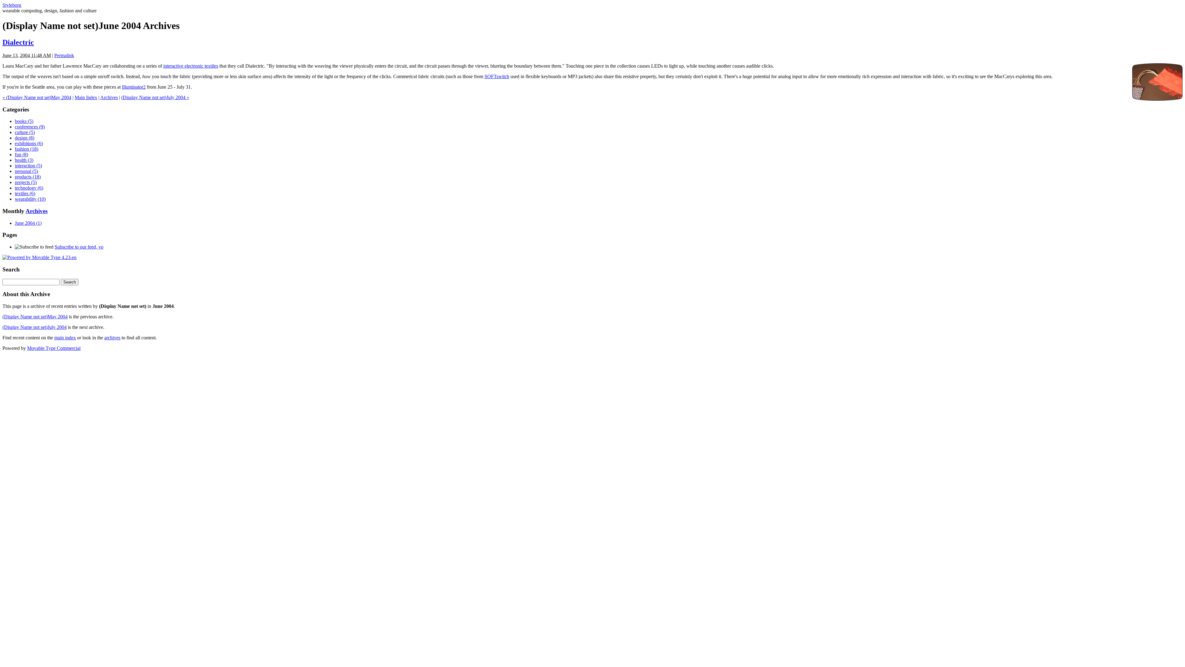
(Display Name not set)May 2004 (35, 316)
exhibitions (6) (29, 143)
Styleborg (11, 5)
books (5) (24, 121)
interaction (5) (28, 165)
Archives (109, 97)
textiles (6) (25, 193)
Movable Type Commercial (54, 348)
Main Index (86, 97)
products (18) (28, 176)
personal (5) (26, 171)
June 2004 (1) (28, 223)
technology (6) (29, 188)
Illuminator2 (134, 87)
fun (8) (21, 154)
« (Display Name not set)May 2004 (36, 97)
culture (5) (25, 132)
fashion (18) (26, 149)
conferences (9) (30, 126)
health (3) (24, 160)
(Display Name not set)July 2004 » (155, 97)
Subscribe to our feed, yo (79, 247)
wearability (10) (30, 199)
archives (112, 337)
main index (65, 337)
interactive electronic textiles (190, 66)
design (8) (24, 138)
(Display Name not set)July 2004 (34, 327)
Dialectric (18, 42)
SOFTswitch (496, 76)
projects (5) (26, 182)
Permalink (64, 55)
